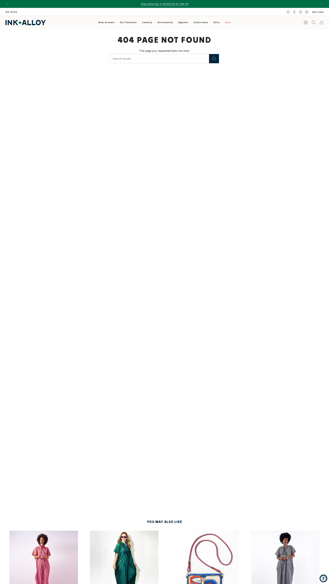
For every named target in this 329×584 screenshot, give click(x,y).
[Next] (322, 3)
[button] (147, 22)
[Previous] (7, 3)
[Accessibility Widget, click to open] (323, 578)
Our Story (11, 11)
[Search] (214, 58)
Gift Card (318, 11)
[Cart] (321, 22)
